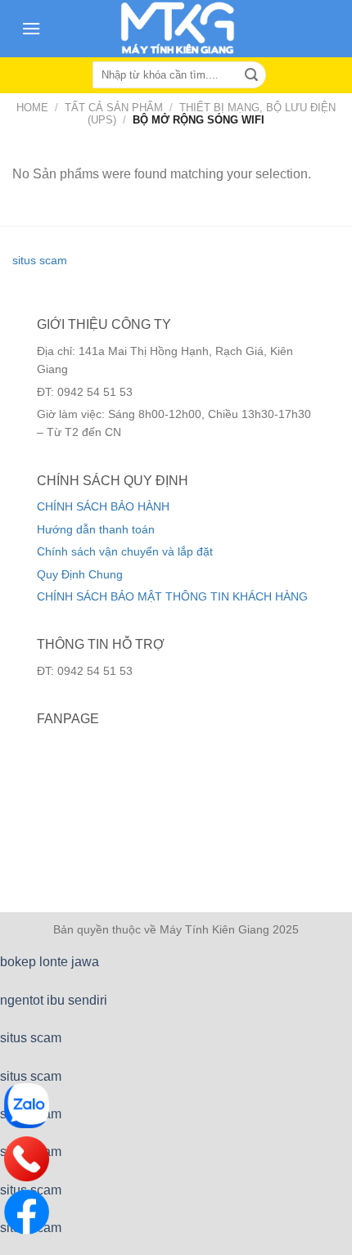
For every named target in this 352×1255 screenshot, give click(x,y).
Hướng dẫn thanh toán (96, 529)
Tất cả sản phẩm (114, 107)
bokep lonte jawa (49, 962)
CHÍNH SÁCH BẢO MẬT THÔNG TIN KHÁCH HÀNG (172, 596)
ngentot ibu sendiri (53, 1000)
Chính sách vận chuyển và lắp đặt (125, 551)
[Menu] (31, 28)
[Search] (251, 75)
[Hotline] (26, 1158)
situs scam (39, 260)
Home (32, 107)
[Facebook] (26, 1212)
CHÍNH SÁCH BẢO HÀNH (103, 506)
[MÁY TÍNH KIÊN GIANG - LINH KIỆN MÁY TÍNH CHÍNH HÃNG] (177, 28)
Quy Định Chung (80, 574)
